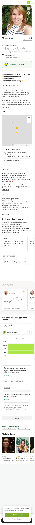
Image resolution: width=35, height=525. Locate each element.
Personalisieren (17, 519)
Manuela (6, 38)
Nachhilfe (4, 426)
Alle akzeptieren (17, 515)
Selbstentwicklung (11, 262)
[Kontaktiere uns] (31, 2)
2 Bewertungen (27, 40)
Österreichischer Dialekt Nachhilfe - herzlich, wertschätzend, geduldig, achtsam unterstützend (15, 370)
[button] (28, 8)
